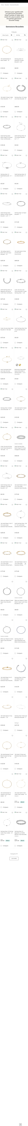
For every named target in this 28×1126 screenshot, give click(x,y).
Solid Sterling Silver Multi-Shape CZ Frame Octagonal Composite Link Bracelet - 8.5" (20, 448)
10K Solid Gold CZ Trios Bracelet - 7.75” (6, 716)
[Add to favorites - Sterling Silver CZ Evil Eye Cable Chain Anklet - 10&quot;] (12, 812)
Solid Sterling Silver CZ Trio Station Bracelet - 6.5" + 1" (20, 137)
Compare (5, 73)
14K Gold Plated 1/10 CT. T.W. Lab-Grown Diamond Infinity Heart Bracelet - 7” (7, 563)
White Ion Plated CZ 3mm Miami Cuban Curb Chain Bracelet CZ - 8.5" (21, 602)
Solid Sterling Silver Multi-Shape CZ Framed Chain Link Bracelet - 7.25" (6, 137)
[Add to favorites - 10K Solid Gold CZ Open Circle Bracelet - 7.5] (26, 389)
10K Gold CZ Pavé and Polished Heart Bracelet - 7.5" (21, 756)
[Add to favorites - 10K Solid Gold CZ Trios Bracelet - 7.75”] (12, 697)
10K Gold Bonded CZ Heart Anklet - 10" (6, 59)
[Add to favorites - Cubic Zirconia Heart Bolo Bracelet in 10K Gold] (12, 309)
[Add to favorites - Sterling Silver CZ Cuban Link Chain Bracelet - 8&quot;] (26, 78)
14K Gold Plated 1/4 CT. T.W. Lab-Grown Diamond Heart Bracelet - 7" (7, 679)
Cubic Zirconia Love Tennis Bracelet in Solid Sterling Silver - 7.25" (20, 291)
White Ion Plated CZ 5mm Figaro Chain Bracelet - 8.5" (7, 640)
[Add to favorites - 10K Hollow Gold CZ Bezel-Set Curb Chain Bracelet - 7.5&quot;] (12, 232)
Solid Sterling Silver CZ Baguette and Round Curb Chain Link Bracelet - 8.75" (7, 291)
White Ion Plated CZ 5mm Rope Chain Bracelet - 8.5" (7, 602)
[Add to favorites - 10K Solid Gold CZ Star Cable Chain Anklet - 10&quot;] (26, 774)
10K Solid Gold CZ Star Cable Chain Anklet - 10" (21, 793)
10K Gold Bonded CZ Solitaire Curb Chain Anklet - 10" (6, 794)
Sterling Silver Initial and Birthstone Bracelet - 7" (21, 716)
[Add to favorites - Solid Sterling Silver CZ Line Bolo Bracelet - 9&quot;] (26, 155)
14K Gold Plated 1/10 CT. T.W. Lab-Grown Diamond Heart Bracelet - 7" (21, 486)
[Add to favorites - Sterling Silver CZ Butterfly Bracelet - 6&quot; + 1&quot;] (12, 155)
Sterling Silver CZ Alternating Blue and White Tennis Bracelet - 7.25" (20, 640)
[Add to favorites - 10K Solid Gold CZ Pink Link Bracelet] (26, 232)
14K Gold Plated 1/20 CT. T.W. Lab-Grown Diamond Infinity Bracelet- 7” (21, 563)
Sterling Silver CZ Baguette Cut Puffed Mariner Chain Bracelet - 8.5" (21, 833)
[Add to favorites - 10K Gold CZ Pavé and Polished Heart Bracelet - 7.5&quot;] (26, 735)
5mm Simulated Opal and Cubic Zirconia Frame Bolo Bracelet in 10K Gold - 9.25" (6, 371)
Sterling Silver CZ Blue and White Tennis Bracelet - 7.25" (20, 679)
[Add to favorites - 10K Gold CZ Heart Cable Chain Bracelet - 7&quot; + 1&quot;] (12, 78)
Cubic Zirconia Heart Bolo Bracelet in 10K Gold (7, 329)
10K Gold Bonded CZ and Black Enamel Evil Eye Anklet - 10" (7, 756)
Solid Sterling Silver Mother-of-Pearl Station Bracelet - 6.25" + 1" (6, 214)
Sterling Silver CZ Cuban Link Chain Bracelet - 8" (21, 98)
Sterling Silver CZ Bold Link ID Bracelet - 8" (6, 408)
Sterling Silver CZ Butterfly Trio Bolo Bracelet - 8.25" (19, 60)
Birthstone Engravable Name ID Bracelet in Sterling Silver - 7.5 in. (20, 371)
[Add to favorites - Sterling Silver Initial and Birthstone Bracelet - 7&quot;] (26, 697)
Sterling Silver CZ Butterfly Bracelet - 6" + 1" (6, 176)
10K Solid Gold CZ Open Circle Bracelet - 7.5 (21, 408)
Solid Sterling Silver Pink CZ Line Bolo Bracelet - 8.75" (21, 330)
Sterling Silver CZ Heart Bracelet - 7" (20, 213)
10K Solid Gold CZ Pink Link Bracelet (20, 252)
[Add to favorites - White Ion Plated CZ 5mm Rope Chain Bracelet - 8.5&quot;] (12, 581)
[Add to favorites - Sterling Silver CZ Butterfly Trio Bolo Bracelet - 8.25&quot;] (26, 40)
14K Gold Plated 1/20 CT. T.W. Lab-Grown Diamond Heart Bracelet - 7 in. (7, 525)
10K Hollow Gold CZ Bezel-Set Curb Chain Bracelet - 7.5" (6, 253)
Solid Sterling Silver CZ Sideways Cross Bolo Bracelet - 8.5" (6, 486)
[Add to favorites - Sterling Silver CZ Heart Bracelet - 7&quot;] (26, 194)
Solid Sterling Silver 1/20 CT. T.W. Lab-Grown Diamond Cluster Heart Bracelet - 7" (21, 525)
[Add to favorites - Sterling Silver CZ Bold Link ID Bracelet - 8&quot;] (12, 389)
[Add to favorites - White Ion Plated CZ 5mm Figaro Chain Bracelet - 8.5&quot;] (12, 620)
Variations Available (18, 443)
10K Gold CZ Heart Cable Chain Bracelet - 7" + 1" (7, 98)
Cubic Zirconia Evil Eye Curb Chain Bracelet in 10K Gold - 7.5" (6, 448)
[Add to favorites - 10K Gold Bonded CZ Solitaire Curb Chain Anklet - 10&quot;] (12, 774)
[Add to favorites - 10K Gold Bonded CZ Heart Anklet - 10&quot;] (12, 40)
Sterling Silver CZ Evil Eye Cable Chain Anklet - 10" (7, 832)
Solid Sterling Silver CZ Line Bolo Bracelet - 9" (20, 175)
